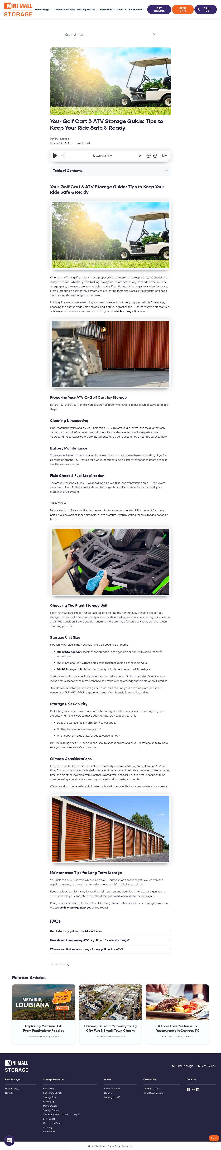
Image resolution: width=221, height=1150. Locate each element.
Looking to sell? (112, 1097)
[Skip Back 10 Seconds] (148, 155)
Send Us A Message (153, 1093)
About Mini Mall (112, 1088)
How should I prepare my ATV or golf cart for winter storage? (89, 940)
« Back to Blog (60, 964)
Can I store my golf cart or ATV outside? (76, 931)
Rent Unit (183, 9)
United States (12, 1088)
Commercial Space (64, 9)
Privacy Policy (114, 1146)
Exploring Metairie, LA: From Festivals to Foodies (43, 1028)
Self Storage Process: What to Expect (62, 1114)
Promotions (49, 1131)
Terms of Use (127, 1146)
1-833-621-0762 (151, 1088)
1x (139, 155)
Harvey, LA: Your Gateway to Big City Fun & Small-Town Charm (110, 1028)
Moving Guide (50, 1106)
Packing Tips (49, 1101)
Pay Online (159, 9)
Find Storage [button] (42, 9)
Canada (9, 1093)
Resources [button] (106, 9)
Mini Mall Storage (59, 138)
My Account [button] (135, 9)
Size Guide (48, 1088)
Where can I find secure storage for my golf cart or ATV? (86, 949)
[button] (214, 1138)
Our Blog (47, 1127)
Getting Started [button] (86, 9)
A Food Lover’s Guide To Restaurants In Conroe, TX (177, 1028)
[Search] (154, 34)
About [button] (120, 9)
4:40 (164, 155)
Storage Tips (49, 1097)
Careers (108, 1093)
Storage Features (51, 1110)
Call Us (207, 9)
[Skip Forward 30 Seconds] (155, 155)
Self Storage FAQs (52, 1093)
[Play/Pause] (55, 155)
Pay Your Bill (49, 1119)
